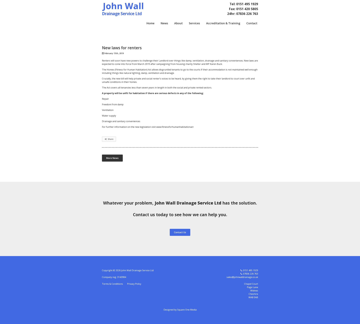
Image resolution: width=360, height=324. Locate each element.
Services (194, 23)
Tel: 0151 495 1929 (244, 4)
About (178, 23)
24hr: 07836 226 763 (242, 13)
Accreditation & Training (223, 23)
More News (112, 158)
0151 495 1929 (250, 270)
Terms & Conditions (112, 283)
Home (150, 23)
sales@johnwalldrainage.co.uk (242, 277)
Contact (251, 23)
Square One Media (187, 309)
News (164, 23)
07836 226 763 (250, 273)
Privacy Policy (134, 283)
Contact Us (180, 232)
